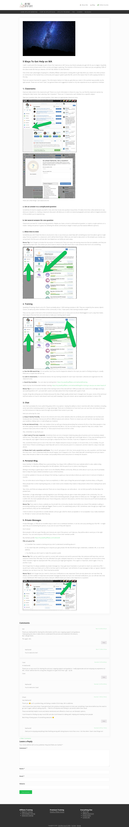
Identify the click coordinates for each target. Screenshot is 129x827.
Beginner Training (27, 812)
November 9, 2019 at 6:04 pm (100, 662)
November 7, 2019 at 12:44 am (100, 697)
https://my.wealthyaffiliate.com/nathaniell (47, 538)
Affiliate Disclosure (88, 814)
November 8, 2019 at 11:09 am (100, 728)
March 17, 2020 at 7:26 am (101, 649)
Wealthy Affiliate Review (57, 812)
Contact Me (86, 817)
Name (22, 769)
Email (21, 776)
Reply (104, 642)
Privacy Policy (87, 815)
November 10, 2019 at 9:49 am (100, 684)
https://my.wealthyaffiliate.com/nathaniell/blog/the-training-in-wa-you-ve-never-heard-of (79, 385)
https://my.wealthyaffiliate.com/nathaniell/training (72, 382)
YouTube (73, 825)
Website (22, 784)
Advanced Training (27, 815)
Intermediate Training (28, 814)
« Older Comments (25, 738)
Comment (23, 748)
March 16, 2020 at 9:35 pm (101, 628)
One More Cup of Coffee (64, 825)
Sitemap (79, 825)
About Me (86, 812)
